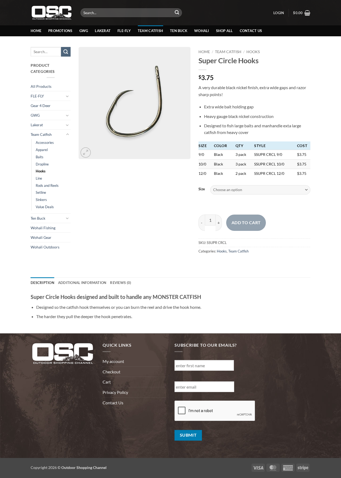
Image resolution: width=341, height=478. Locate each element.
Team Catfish (150, 31)
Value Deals (45, 207)
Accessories (45, 142)
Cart (107, 381)
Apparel (42, 150)
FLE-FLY (37, 96)
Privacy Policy (115, 392)
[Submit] (177, 12)
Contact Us (251, 31)
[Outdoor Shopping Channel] (51, 12)
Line (39, 178)
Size (201, 189)
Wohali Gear (41, 237)
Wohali (201, 31)
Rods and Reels (47, 185)
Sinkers (41, 199)
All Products (41, 86)
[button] (278, 13)
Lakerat (103, 31)
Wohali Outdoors (45, 247)
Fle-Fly (124, 31)
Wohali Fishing (43, 228)
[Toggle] (67, 96)
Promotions (60, 31)
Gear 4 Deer (41, 105)
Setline (41, 192)
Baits (39, 157)
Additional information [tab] (82, 283)
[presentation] (214, 411)
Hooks (41, 171)
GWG (83, 31)
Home (36, 31)
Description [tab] (42, 283)
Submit (188, 435)
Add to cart (246, 222)
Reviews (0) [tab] (120, 283)
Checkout (111, 371)
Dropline (42, 164)
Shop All (224, 31)
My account (113, 361)
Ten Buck (178, 31)
